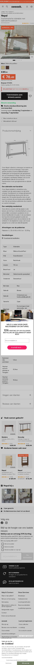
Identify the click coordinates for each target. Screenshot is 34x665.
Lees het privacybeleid (7, 657)
